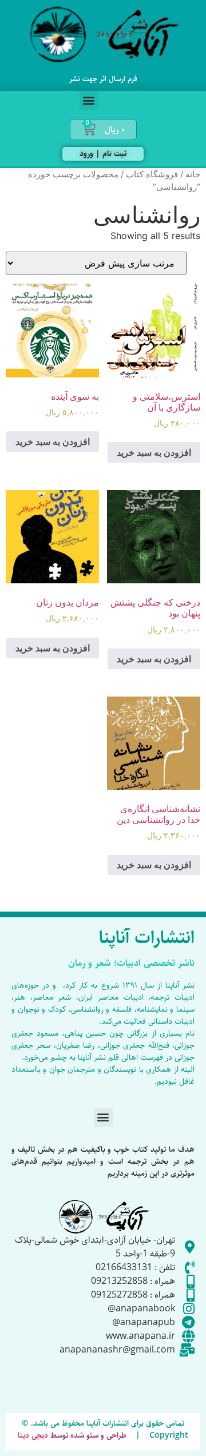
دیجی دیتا (33, 1435)
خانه (192, 174)
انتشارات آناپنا (147, 938)
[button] (89, 100)
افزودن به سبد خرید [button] (154, 452)
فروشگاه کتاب (152, 174)
